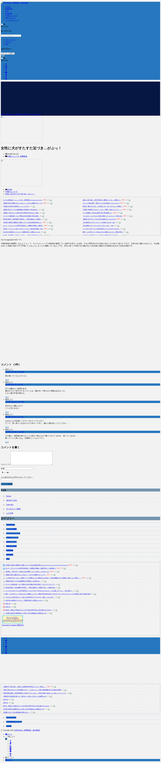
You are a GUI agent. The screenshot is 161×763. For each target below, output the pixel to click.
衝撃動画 (8, 9)
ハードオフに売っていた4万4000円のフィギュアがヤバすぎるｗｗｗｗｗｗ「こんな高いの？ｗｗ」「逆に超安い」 (39, 590)
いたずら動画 (11, 529)
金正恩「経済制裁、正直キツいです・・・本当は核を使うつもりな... (23, 235)
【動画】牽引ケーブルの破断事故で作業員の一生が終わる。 (20, 209)
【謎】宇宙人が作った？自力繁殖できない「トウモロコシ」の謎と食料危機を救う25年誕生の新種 (32, 690)
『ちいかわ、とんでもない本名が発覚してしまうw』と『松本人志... (103, 216)
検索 (3, 56)
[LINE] (10, 751)
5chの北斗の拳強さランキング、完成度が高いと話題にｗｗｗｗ (21, 232)
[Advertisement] (80, 97)
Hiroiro (8, 496)
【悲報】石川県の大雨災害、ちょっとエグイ (16, 206)
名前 (2, 468)
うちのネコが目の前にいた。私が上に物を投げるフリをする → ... (102, 235)
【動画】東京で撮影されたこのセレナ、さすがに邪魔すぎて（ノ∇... (23, 203)
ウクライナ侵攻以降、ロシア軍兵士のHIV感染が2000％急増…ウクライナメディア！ (30, 584)
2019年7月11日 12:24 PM (14, 372)
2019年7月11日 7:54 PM (14, 384)
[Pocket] (10, 749)
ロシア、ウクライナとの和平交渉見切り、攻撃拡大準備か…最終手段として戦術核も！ (31, 568)
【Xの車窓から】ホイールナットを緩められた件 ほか (99, 222)
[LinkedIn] (10, 753)
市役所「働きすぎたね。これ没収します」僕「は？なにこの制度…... (103, 206)
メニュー (10, 758)
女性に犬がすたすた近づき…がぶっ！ (20, 194)
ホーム (9, 734)
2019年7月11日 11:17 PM (14, 402)
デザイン (8, 42)
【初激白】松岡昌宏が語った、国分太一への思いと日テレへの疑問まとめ (24, 696)
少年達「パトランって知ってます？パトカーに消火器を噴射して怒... (23, 229)
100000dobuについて (14, 722)
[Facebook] (10, 741)
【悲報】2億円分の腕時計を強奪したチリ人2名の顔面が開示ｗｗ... (22, 222)
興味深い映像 (11, 546)
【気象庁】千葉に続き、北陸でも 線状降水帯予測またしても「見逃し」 (25, 686)
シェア (12, 737)
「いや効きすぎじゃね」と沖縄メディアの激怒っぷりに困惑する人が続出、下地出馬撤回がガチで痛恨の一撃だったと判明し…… (43, 578)
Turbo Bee (9, 505)
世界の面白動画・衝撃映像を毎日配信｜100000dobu (21, 114)
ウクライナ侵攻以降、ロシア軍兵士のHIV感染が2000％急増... (21, 216)
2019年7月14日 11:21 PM (14, 432)
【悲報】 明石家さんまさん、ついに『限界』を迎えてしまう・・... (102, 209)
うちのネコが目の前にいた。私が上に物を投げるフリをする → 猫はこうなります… (30, 597)
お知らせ (8, 603)
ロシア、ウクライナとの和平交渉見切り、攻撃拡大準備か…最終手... (23, 225)
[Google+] (10, 745)
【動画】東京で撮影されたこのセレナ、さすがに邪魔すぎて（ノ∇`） (25, 575)
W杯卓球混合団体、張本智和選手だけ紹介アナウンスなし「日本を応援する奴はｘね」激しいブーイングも (34, 693)
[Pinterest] (10, 756)
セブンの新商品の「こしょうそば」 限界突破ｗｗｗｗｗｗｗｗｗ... (22, 200)
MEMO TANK (11, 500)
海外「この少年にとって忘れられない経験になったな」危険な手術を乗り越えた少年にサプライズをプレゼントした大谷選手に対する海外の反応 (48, 594)
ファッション (10, 40)
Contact (9, 726)
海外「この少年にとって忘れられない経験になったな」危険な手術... (103, 232)
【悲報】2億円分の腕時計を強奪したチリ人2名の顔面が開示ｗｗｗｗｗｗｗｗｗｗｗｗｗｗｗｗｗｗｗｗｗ (36, 565)
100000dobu (10, 525)
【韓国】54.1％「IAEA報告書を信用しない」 (16, 712)
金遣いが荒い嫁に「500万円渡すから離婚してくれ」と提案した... (102, 200)
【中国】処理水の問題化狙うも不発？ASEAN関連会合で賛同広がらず (26, 613)
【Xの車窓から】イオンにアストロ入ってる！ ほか (98, 225)
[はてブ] (10, 747)
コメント (5, 464)
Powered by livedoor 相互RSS (13, 625)
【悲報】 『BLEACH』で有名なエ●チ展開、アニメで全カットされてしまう (27, 571)
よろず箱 (9, 513)
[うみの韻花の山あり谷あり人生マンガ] (12, 623)
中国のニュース (11, 16)
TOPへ (9, 760)
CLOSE (5, 26)
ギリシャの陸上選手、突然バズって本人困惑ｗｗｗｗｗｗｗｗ (101, 203)
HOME (8, 7)
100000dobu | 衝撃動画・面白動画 (27, 730)
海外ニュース (10, 18)
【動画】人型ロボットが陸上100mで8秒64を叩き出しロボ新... (21, 213)
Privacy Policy (11, 717)
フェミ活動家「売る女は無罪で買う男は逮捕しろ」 (98, 213)
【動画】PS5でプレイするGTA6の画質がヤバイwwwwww (99, 219)
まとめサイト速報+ (13, 509)
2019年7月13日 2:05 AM (14, 417)
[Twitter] (10, 743)
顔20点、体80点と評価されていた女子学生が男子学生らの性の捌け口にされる (28, 610)
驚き (7, 11)
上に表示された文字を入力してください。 (17, 477)
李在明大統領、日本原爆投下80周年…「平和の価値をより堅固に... (22, 219)
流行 (7, 44)
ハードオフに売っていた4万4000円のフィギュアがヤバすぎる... (101, 229)
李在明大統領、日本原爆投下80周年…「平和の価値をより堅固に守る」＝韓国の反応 (30, 587)
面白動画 (8, 13)
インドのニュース (12, 20)
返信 (7, 380)
